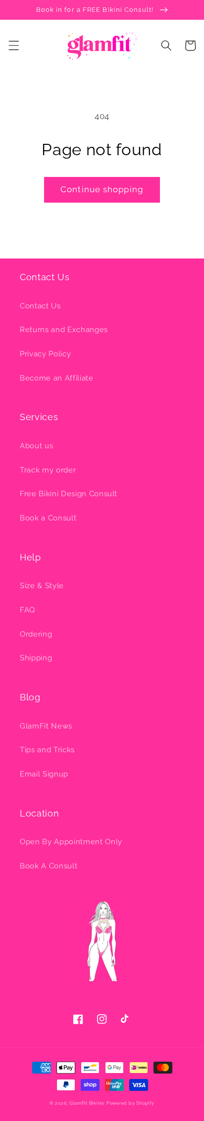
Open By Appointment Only (71, 841)
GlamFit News (46, 726)
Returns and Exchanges (64, 329)
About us (36, 445)
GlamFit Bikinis (86, 1103)
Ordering (36, 634)
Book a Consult (48, 518)
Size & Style (42, 585)
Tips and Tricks (47, 749)
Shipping (36, 657)
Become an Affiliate (57, 378)
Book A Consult (48, 866)
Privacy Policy (45, 353)
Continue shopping (102, 189)
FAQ (27, 609)
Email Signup (44, 774)
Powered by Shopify (130, 1103)
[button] (13, 45)
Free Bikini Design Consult (68, 493)
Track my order (48, 470)
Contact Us (40, 306)
